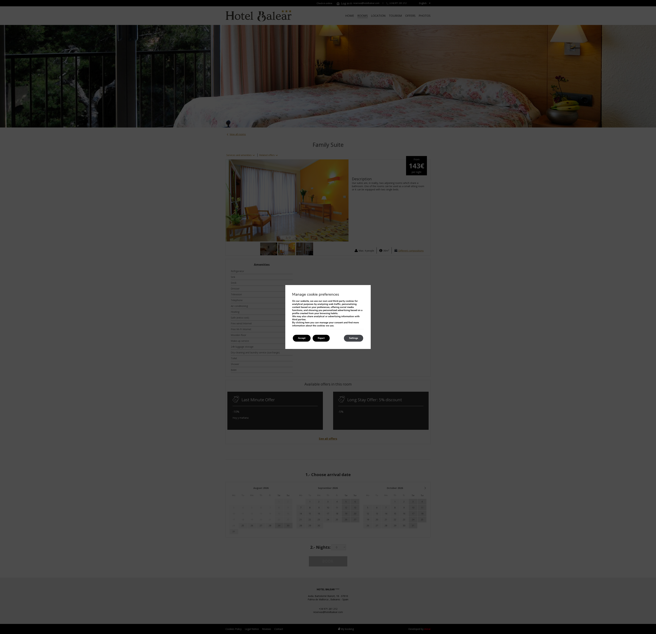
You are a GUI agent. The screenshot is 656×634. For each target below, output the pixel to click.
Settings (353, 338)
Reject (321, 338)
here (307, 322)
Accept (301, 338)
